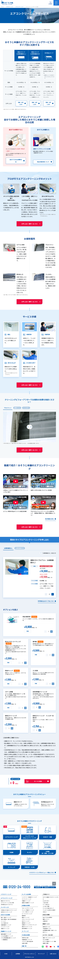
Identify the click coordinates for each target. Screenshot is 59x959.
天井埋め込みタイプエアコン (7, 904)
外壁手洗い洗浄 (25, 937)
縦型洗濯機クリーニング (6, 934)
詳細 (28, 631)
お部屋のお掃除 (26, 905)
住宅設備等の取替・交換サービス (50, 930)
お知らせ (44, 912)
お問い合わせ (53, 953)
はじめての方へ (46, 900)
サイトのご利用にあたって (48, 908)
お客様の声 (45, 921)
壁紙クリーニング (25, 917)
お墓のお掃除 (24, 943)
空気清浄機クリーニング (27, 928)
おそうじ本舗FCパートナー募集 (49, 941)
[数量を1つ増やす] (52, 594)
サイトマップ (41, 953)
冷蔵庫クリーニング (26, 900)
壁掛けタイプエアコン (5, 900)
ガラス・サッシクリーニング (28, 919)
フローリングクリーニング (27, 908)
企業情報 (18, 953)
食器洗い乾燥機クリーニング (28, 902)
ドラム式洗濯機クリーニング (7, 936)
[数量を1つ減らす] (46, 594)
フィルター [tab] (26, 408)
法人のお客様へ (46, 939)
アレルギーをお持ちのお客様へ (49, 910)
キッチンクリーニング (26, 899)
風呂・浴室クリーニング (6, 917)
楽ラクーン (45, 932)
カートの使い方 (46, 904)
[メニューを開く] (56, 3)
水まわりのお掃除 (5, 915)
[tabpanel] (29, 427)
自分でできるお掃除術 (47, 917)
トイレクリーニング (5, 926)
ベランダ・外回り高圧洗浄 (27, 941)
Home (5, 953)
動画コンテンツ (46, 919)
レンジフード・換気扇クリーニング (29, 897)
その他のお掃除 (26, 935)
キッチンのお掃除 (26, 894)
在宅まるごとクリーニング (6, 912)
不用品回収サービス (47, 928)
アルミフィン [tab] (7, 408)
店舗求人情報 (45, 943)
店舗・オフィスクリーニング (49, 937)
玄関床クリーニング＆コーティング (29, 924)
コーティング (25, 931)
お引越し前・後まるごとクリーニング (9, 910)
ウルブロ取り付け (4, 923)
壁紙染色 (24, 915)
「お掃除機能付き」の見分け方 (49, 553)
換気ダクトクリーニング (27, 926)
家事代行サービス (46, 926)
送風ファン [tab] (17, 408)
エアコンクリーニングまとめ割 (7, 902)
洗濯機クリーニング (6, 931)
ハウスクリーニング (6, 894)
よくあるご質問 (46, 906)
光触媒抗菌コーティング (27, 939)
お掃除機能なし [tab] (8, 548)
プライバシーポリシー (29, 953)
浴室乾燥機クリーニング (6, 924)
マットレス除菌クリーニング (28, 910)
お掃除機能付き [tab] (19, 548)
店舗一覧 (24, 946)
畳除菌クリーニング (26, 923)
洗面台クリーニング (5, 928)
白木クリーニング (25, 921)
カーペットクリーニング (27, 913)
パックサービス (5, 907)
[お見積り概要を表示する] (50, 3)
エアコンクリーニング (6, 898)
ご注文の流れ (45, 902)
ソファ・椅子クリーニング (27, 912)
